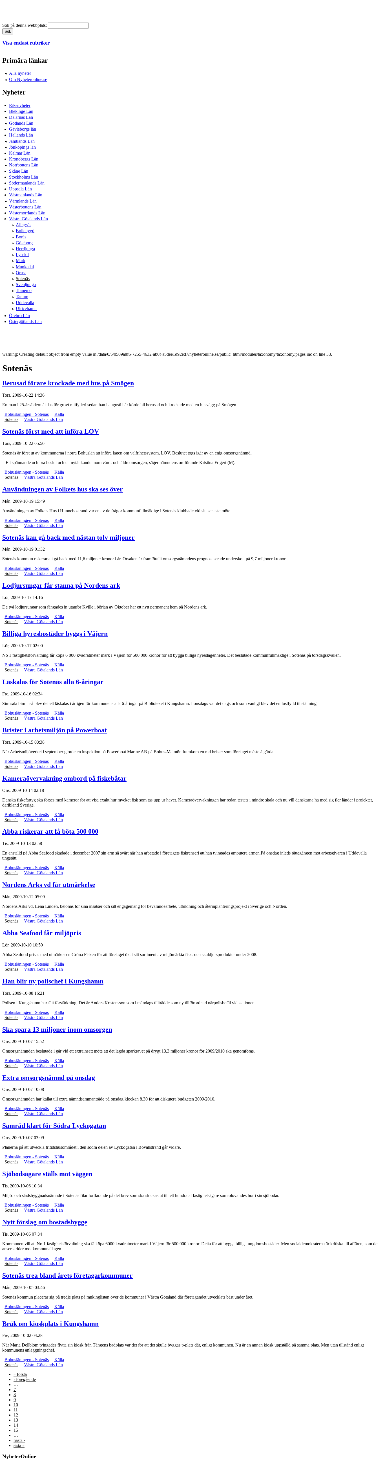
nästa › (19, 1440)
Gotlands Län (21, 123)
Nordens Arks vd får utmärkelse (48, 884)
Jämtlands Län (22, 141)
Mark (20, 260)
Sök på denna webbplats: (25, 25)
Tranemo (24, 290)
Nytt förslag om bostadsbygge (44, 1222)
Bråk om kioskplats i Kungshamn (50, 1323)
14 (16, 1425)
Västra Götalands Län (28, 218)
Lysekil (22, 254)
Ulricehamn (26, 308)
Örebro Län (19, 315)
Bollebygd (25, 230)
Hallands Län (21, 135)
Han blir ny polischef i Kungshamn (52, 981)
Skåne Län (18, 171)
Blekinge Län (21, 111)
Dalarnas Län (21, 117)
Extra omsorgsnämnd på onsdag (48, 1077)
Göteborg (24, 242)
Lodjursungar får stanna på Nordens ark (61, 585)
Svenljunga (26, 284)
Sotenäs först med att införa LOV (50, 431)
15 (16, 1430)
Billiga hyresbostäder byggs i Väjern (55, 633)
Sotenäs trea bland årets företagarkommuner (67, 1275)
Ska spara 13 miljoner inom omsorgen (57, 1029)
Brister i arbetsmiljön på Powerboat (54, 730)
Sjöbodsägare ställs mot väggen (47, 1174)
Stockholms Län (23, 177)
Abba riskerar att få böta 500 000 (50, 831)
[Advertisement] (104, 338)
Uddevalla (25, 302)
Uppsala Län (20, 188)
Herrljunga (25, 248)
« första (20, 1374)
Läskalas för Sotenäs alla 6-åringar (52, 682)
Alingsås (23, 224)
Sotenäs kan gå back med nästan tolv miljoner (68, 537)
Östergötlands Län (25, 321)
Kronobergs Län (23, 159)
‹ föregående (25, 1379)
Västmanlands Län (25, 194)
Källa (59, 414)
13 (16, 1420)
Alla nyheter (20, 73)
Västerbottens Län (25, 207)
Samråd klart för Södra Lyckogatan (54, 1125)
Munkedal (25, 266)
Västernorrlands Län (27, 212)
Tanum (22, 296)
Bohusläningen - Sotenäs (27, 414)
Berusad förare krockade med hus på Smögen (68, 383)
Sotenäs (23, 278)
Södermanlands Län (27, 183)
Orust (21, 272)
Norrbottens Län (23, 164)
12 (16, 1415)
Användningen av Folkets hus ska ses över (62, 489)
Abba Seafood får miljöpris (41, 933)
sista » (19, 1445)
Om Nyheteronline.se (28, 79)
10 (16, 1404)
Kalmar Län (19, 153)
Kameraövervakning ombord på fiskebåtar (64, 778)
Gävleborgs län (22, 129)
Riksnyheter (19, 105)
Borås (21, 236)
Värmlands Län (23, 201)
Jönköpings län (22, 147)
